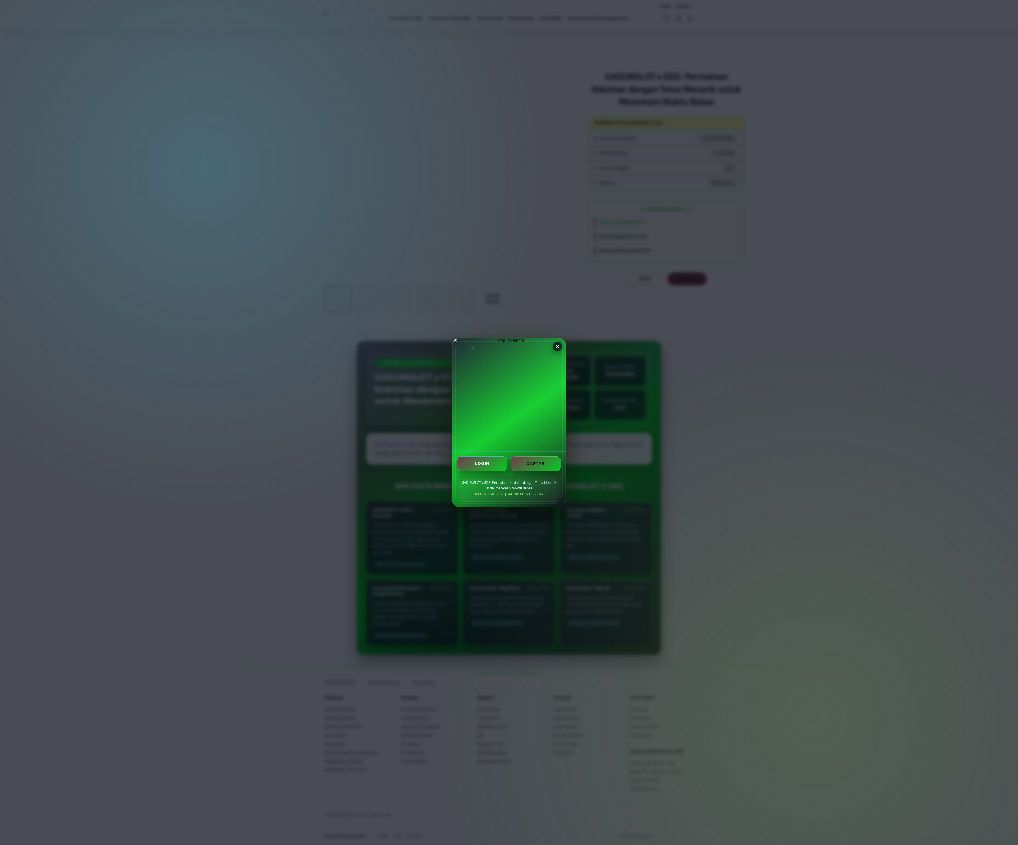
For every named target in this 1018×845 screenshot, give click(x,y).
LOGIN (482, 463)
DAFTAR (535, 463)
